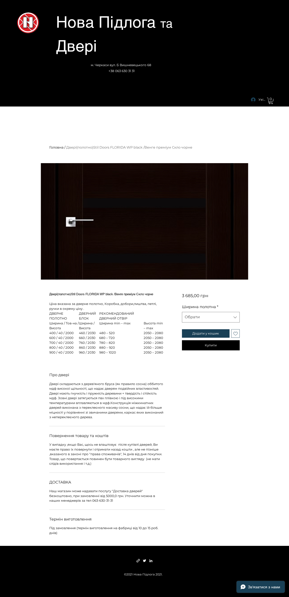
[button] (271, 101)
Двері (76, 46)
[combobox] (211, 317)
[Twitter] (144, 561)
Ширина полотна (200, 307)
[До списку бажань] (235, 333)
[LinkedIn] (151, 561)
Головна (56, 147)
